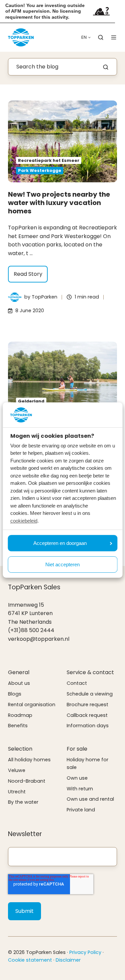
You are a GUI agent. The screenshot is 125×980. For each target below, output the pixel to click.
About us (19, 683)
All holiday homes (29, 759)
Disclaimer (68, 960)
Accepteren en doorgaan (60, 543)
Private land (81, 809)
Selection (20, 749)
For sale (77, 749)
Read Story (28, 274)
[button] (100, 37)
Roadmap (20, 715)
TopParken (44, 296)
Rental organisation (31, 704)
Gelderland (31, 401)
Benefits (18, 725)
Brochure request (87, 704)
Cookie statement (30, 960)
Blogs (14, 694)
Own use (77, 778)
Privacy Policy (85, 952)
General (18, 672)
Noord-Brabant (26, 781)
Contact (77, 683)
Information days (88, 725)
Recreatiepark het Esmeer (48, 160)
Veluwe (16, 770)
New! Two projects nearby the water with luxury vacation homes (59, 203)
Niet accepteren (62, 564)
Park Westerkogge (39, 170)
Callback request (87, 715)
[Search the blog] (105, 67)
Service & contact (90, 672)
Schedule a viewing (90, 694)
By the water (23, 802)
